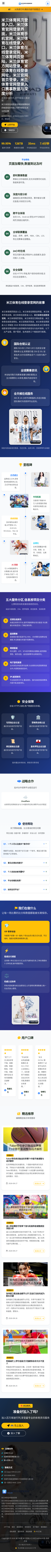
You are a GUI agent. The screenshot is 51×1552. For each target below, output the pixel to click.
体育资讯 (10, 1155)
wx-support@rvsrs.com (12, 1472)
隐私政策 (13, 1531)
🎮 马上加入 (17, 1425)
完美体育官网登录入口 (11, 1457)
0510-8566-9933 (9, 1475)
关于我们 (36, 1527)
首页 (13, 1527)
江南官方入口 (8, 1453)
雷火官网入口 (8, 1460)
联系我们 (44, 1527)
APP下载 (7, 1527)
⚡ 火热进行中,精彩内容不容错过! (26, 9)
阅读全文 (38, 1183)
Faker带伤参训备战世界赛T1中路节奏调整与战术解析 (25, 1159)
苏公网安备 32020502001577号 (27, 1548)
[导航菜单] (3, 3)
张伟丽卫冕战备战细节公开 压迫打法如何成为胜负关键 (25, 1294)
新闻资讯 (10, 1290)
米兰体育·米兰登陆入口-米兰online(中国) (31, 1538)
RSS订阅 (38, 1531)
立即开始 (11, 124)
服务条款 (21, 1531)
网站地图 (29, 1531)
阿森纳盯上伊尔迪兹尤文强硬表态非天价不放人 (25, 1362)
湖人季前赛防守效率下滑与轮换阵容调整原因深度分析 (25, 1227)
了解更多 (11, 130)
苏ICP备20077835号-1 (25, 1545)
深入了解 (15, 1433)
